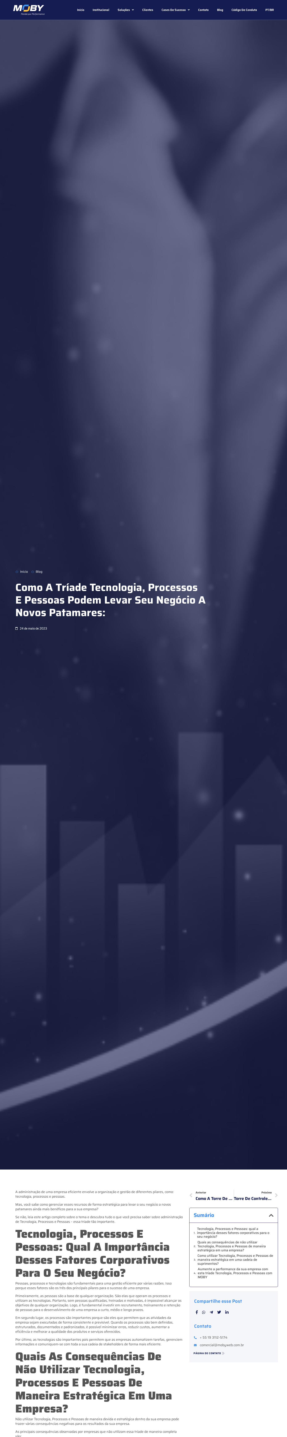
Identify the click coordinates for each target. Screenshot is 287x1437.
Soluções (124, 10)
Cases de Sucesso (174, 10)
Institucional (101, 10)
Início (80, 10)
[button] (271, 1215)
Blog (220, 10)
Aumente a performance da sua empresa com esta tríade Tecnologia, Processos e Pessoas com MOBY (235, 1273)
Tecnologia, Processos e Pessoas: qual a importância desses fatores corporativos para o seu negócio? (233, 1233)
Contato (203, 10)
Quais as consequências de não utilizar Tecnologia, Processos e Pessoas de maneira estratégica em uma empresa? (231, 1246)
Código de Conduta (244, 10)
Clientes (147, 10)
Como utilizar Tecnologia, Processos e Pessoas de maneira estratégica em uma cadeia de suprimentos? (235, 1260)
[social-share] (197, 1312)
